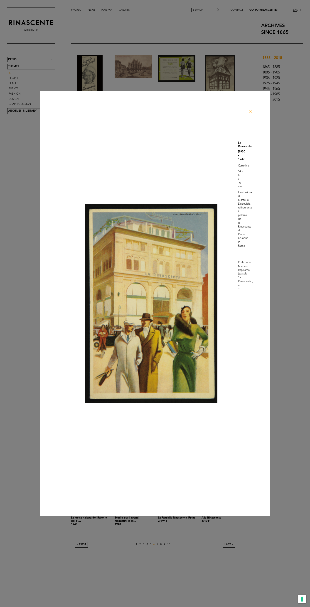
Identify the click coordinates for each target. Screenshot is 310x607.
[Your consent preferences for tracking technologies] (302, 599)
